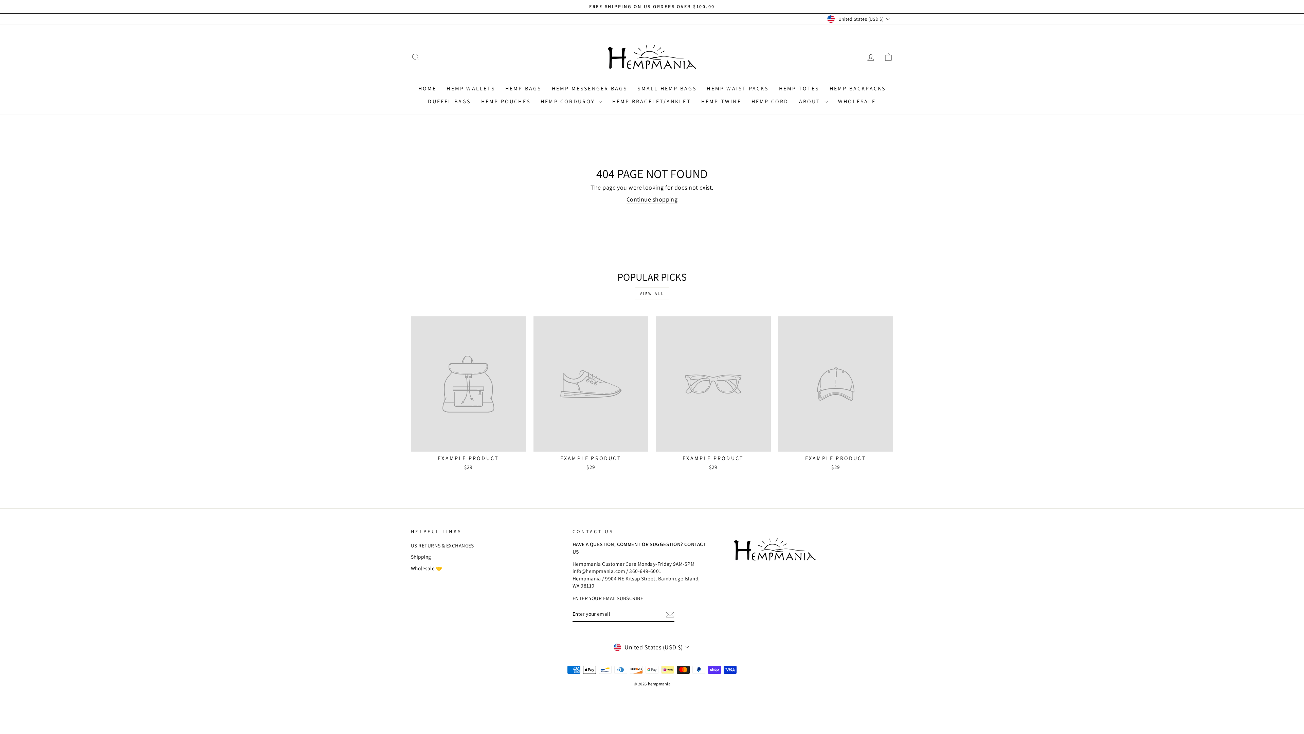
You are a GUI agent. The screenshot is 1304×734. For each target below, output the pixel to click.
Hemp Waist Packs (737, 88)
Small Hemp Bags (666, 88)
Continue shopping (652, 199)
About (811, 101)
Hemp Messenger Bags (590, 88)
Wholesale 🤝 (426, 568)
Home (427, 88)
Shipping (421, 556)
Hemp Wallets (471, 88)
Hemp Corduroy (569, 101)
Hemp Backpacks (858, 88)
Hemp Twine (721, 101)
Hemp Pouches (505, 101)
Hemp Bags (523, 88)
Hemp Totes (799, 88)
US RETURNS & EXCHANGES (442, 545)
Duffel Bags (449, 101)
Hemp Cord (770, 101)
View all (652, 293)
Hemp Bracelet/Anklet (651, 101)
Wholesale (857, 101)
